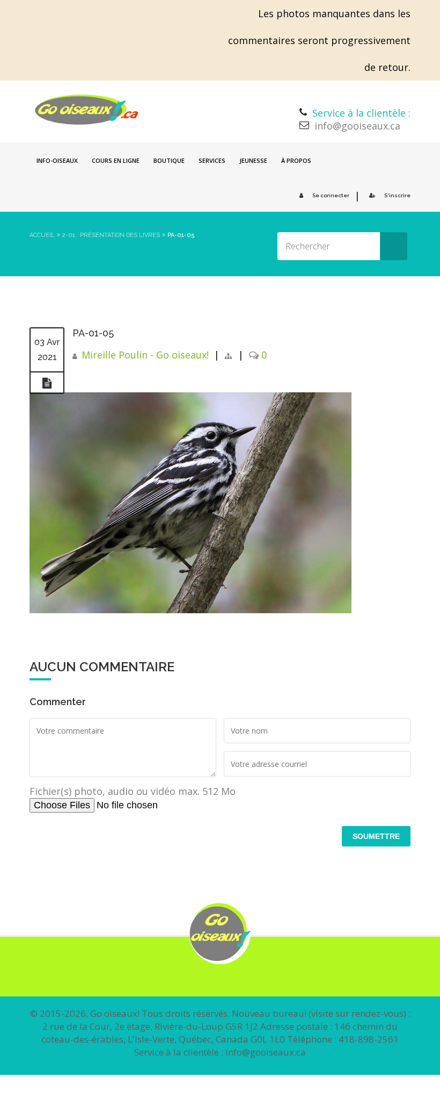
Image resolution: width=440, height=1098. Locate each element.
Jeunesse (253, 160)
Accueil (42, 235)
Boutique (169, 160)
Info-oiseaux (57, 160)
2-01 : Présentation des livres (111, 235)
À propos (296, 160)
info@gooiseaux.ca (357, 125)
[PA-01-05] (47, 383)
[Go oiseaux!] (87, 109)
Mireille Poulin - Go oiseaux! (145, 354)
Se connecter (330, 195)
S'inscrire (397, 195)
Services (212, 160)
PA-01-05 (93, 333)
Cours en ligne (116, 160)
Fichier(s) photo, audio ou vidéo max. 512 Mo (133, 791)
